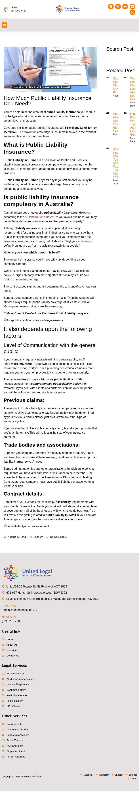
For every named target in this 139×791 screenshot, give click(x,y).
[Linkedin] (132, 6)
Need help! (9, 617)
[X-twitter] (132, 12)
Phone (14, 7)
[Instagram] (118, 6)
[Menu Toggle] (4, 25)
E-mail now (9, 606)
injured (11, 168)
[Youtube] (125, 6)
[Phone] (6, 9)
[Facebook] (111, 6)
